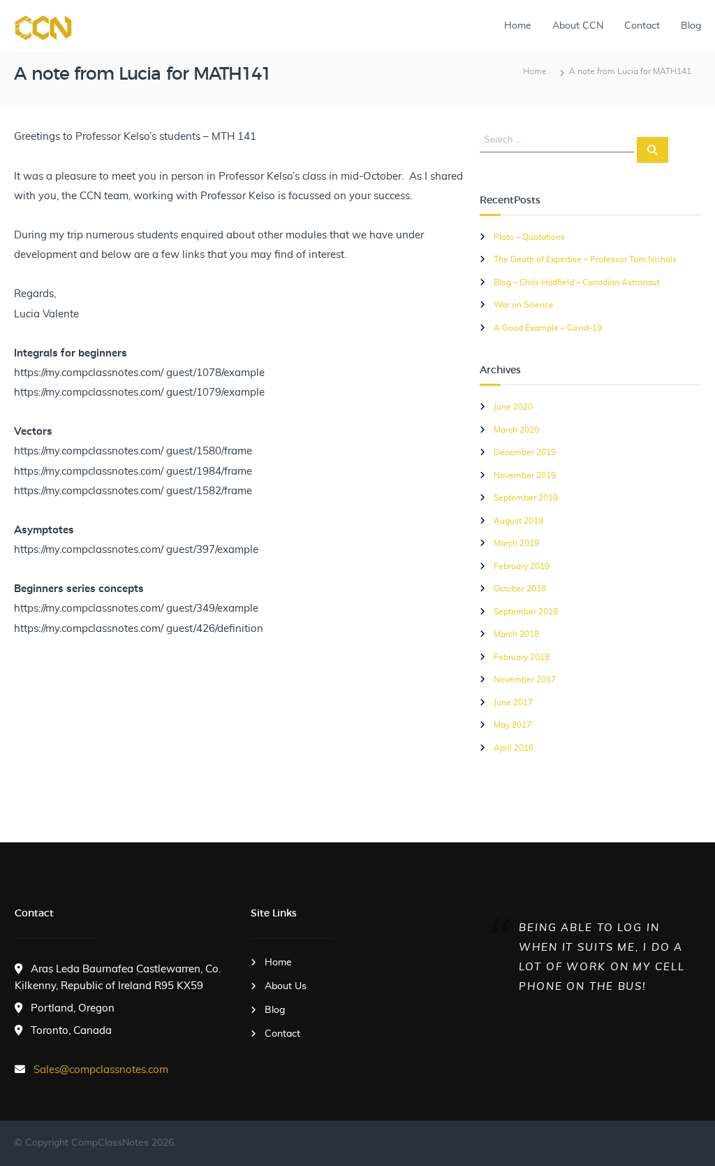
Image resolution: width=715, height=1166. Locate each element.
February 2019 (522, 566)
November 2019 (525, 475)
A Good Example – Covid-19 (549, 328)
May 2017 (512, 725)
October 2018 (520, 588)
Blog (691, 26)
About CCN (577, 26)
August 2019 (518, 521)
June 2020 (513, 407)
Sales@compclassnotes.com (101, 1070)
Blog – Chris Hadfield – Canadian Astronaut (578, 282)
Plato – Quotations (530, 237)
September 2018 (526, 611)
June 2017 (513, 702)
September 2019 (526, 498)
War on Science (525, 305)
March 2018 (516, 634)
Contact (642, 26)
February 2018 (522, 657)
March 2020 (516, 430)
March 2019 (516, 543)
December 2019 (525, 452)
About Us (286, 986)
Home (517, 26)
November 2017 (525, 679)
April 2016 (513, 748)
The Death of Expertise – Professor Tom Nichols (586, 259)
